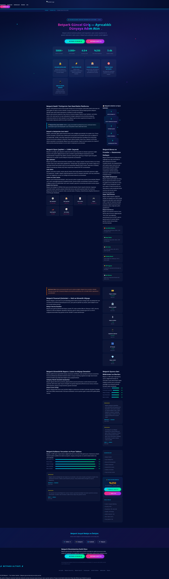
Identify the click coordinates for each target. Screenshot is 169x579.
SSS (27, 4)
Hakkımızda (102, 570)
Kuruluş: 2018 (108, 506)
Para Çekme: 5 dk (109, 519)
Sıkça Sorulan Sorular (110, 472)
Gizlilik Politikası (94, 570)
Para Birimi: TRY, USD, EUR (111, 509)
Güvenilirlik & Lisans (109, 467)
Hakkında (3, 4)
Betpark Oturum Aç (69, 570)
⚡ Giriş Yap (112, 493)
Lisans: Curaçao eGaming (110, 504)
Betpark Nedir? (108, 457)
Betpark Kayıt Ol (78, 570)
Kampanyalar (87, 570)
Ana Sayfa (61, 570)
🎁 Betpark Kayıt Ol (95, 41)
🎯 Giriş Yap (5, 6)
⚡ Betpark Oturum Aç (74, 41)
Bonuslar (17, 4)
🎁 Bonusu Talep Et (112, 489)
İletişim (108, 570)
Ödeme (23, 4)
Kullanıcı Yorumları (109, 469)
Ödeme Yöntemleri (109, 464)
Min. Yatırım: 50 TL (109, 516)
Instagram (79, 541)
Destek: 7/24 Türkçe (109, 511)
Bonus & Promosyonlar (110, 462)
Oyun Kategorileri (109, 459)
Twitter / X (67, 541)
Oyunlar (9, 4)
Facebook (90, 541)
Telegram (102, 541)
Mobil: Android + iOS (109, 514)
